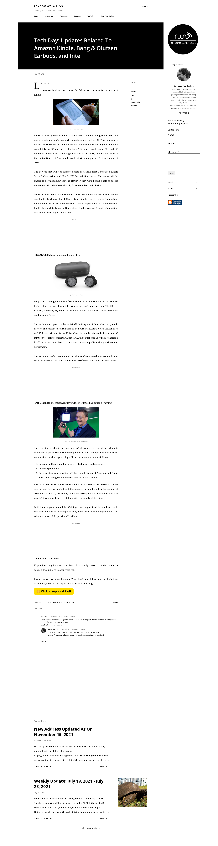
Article (133, 96)
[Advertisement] (72, 691)
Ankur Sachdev (53, 629)
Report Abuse (174, 195)
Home (36, 16)
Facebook (64, 16)
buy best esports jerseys (51, 625)
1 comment (46, 767)
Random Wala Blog (48, 6)
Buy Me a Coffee (107, 16)
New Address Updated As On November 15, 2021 (63, 731)
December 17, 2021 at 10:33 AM (73, 629)
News (132, 99)
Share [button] (133, 83)
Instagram (49, 16)
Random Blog (135, 102)
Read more (104, 767)
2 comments (46, 819)
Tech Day (134, 105)
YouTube (90, 16)
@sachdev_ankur (43, 583)
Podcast (77, 16)
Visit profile (184, 113)
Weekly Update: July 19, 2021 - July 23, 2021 (68, 783)
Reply (43, 641)
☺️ (54, 591)
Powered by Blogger (92, 828)
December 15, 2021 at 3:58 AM (64, 616)
